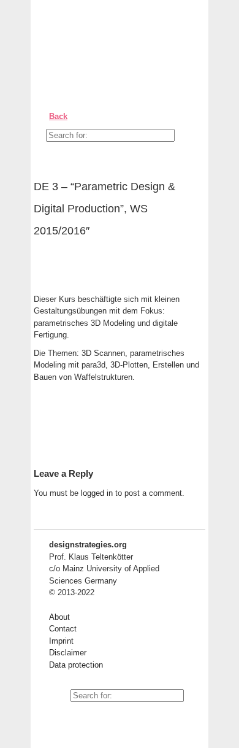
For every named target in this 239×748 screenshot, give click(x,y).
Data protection (76, 664)
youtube (58, 717)
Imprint (61, 641)
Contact (63, 628)
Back (58, 116)
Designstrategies (109, 37)
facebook (86, 717)
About (59, 617)
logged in (97, 493)
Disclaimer (67, 652)
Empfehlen (52, 267)
